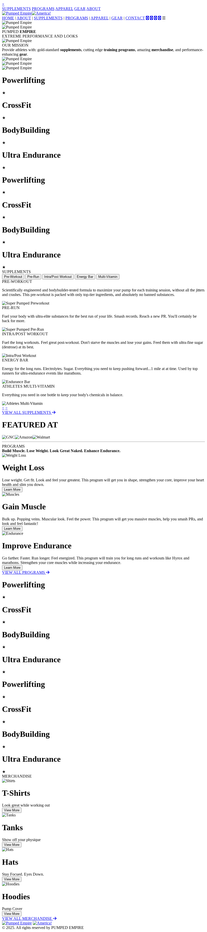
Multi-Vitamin (107, 277)
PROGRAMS (43, 9)
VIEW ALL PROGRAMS (24, 572)
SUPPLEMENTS (16, 9)
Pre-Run (33, 277)
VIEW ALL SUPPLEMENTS (27, 412)
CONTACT (135, 18)
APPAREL (64, 9)
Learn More (12, 489)
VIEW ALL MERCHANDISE (27, 918)
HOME (8, 18)
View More (11, 810)
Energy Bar (85, 277)
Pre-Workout (13, 277)
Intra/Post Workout (58, 277)
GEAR (80, 9)
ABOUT (93, 9)
